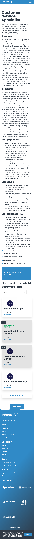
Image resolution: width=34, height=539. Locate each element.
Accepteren (28, 534)
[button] (30, 2)
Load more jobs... (17, 395)
